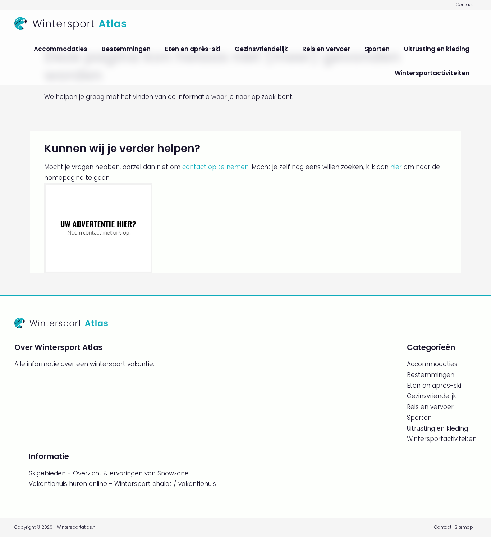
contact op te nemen (215, 167)
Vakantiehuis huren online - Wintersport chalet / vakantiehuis (122, 483)
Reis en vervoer (326, 49)
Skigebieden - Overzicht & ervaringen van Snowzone (109, 473)
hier (396, 167)
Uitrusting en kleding (436, 49)
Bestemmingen (126, 49)
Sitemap (464, 527)
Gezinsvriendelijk (261, 49)
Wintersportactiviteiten (432, 73)
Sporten (377, 49)
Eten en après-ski (192, 49)
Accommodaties (60, 49)
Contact (464, 5)
